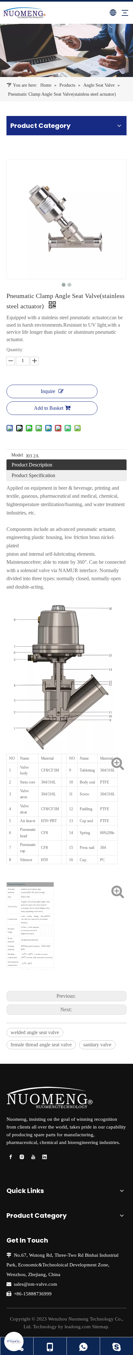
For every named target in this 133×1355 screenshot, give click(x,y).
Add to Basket (48, 408)
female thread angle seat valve (41, 1044)
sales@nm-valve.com (35, 1284)
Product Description (32, 464)
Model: (17, 455)
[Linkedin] (44, 1157)
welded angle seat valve (35, 1032)
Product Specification (33, 475)
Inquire (48, 391)
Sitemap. (100, 1326)
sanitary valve (97, 1044)
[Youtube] (33, 1157)
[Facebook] (10, 1157)
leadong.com (78, 1326)
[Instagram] (22, 1157)
